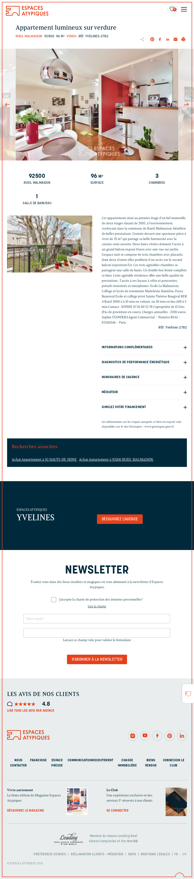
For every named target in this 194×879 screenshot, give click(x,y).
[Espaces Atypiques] (27, 15)
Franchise (38, 760)
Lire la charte (97, 606)
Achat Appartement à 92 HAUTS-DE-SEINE (44, 459)
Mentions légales (155, 854)
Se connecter (117, 811)
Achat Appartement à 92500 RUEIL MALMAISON (116, 459)
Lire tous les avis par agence (30, 711)
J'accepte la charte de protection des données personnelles (101, 599)
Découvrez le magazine (25, 811)
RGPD (132, 854)
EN (184, 854)
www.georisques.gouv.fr (159, 426)
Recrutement (102, 760)
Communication (80, 760)
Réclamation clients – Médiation (97, 854)
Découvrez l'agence (120, 519)
